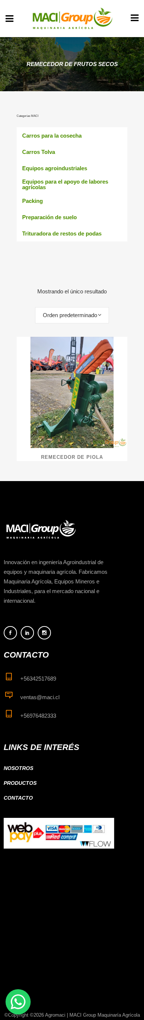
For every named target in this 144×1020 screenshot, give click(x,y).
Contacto (18, 798)
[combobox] (72, 315)
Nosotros (18, 768)
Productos (20, 783)
